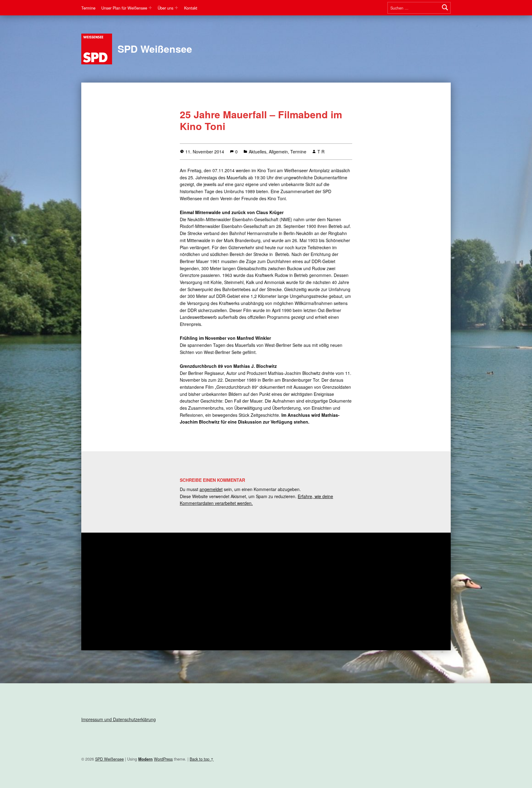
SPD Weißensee (155, 49)
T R (320, 151)
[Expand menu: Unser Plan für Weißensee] (150, 7)
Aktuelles (257, 151)
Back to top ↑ (202, 759)
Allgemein (278, 151)
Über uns (165, 8)
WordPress (163, 759)
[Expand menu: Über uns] (176, 7)
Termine (88, 8)
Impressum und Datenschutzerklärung (118, 719)
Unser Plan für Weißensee (124, 8)
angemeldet (211, 489)
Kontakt (190, 8)
